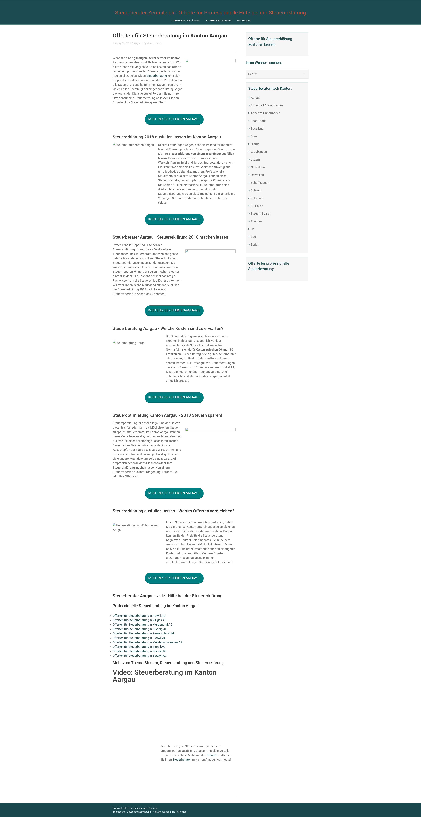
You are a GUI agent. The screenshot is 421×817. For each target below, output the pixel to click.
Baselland (257, 128)
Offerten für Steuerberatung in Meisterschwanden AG (147, 642)
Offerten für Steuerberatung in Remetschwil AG (143, 633)
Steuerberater (182, 759)
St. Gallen (257, 206)
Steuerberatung (156, 75)
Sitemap (181, 811)
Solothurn (257, 198)
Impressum (243, 20)
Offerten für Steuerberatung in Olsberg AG (140, 629)
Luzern (255, 159)
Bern (254, 136)
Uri (252, 229)
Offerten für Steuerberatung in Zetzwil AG (140, 655)
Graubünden (259, 151)
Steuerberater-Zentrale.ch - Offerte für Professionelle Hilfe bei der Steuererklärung (210, 13)
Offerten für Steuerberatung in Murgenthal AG (142, 624)
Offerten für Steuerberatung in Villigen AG (140, 620)
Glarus (255, 144)
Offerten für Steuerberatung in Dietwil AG (139, 638)
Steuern (212, 755)
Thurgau (256, 221)
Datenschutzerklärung (185, 20)
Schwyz (256, 190)
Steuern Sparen (261, 213)
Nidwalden (258, 167)
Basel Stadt (258, 121)
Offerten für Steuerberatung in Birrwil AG (139, 646)
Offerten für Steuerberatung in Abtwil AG (139, 615)
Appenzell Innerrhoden (265, 113)
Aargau (255, 97)
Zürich (255, 244)
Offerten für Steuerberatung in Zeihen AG (139, 651)
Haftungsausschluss (219, 20)
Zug (253, 236)
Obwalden (257, 175)
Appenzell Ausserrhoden (267, 105)
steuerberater (154, 43)
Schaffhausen (260, 182)
